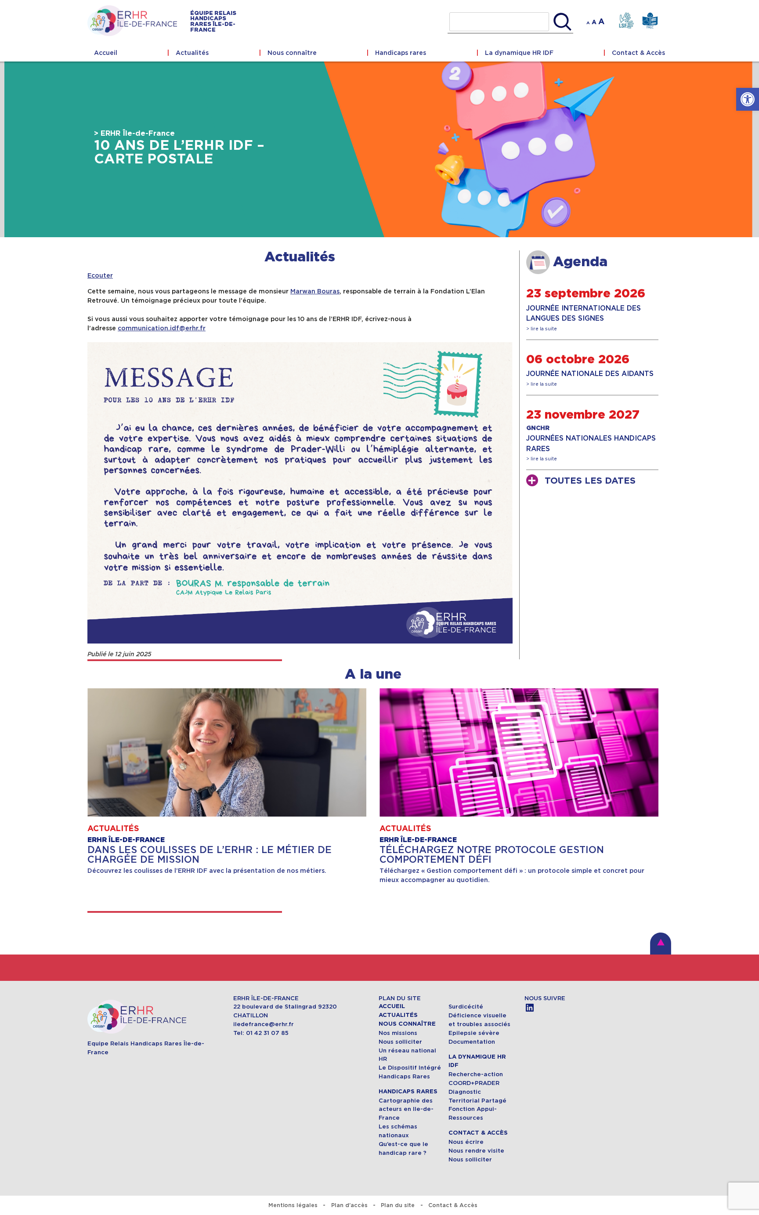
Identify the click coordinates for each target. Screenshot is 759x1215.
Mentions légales (293, 1205)
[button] (747, 99)
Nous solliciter (400, 1041)
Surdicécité (466, 1006)
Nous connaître (292, 52)
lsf (626, 20)
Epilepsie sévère (473, 1033)
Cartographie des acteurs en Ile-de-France (406, 1109)
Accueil (105, 52)
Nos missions (398, 1033)
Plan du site (398, 1205)
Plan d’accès (349, 1205)
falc (649, 20)
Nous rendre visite (476, 1150)
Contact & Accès (638, 52)
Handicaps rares (400, 52)
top (661, 944)
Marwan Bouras (315, 291)
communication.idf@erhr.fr (162, 328)
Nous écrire (466, 1142)
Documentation (471, 1041)
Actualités (192, 52)
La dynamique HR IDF (519, 52)
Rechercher (562, 22)
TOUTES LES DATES (590, 481)
